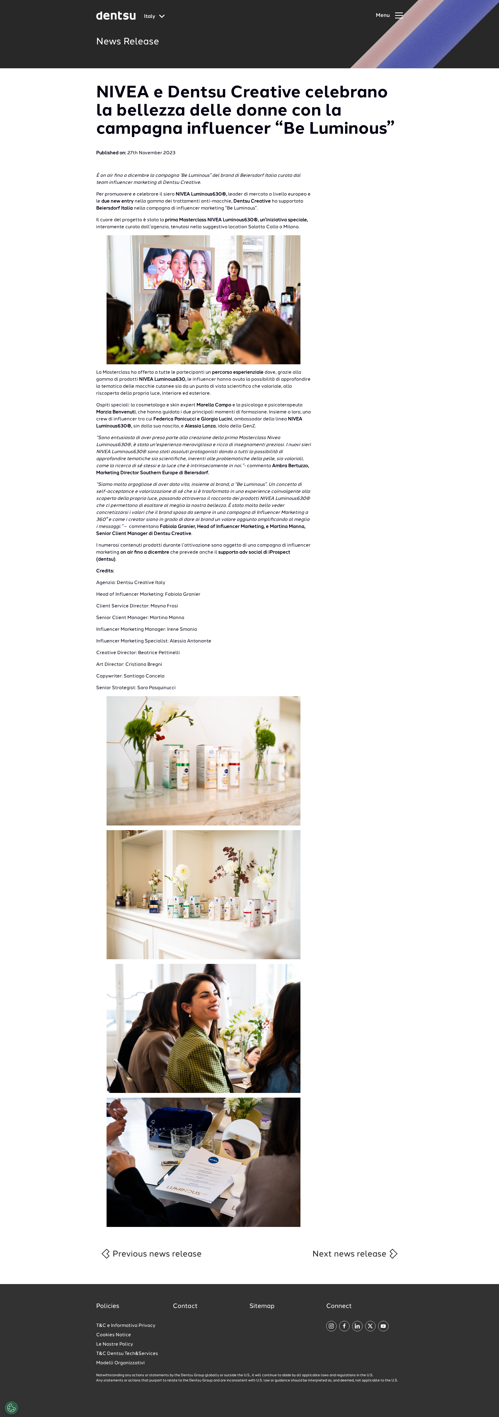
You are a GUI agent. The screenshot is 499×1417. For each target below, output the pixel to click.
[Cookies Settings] (11, 1407)
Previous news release (156, 1254)
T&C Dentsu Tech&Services (127, 1353)
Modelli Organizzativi (120, 1363)
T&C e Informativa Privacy (125, 1325)
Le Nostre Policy (114, 1344)
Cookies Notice (113, 1335)
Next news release (350, 1254)
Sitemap (262, 1306)
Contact (185, 1306)
